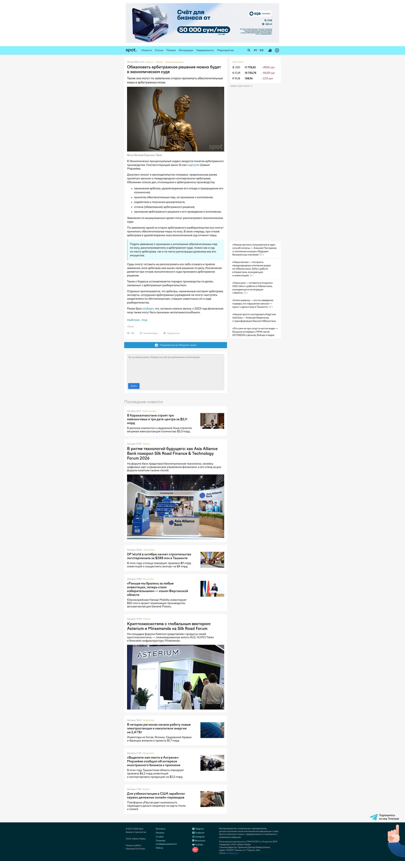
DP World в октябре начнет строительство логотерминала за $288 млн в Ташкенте (159, 556)
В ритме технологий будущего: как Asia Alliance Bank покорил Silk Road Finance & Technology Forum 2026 (172, 453)
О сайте (159, 837)
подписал (193, 165)
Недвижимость (205, 50)
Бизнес (146, 444)
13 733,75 (250, 72)
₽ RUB (236, 78)
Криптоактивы (149, 411)
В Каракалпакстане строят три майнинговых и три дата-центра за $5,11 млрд (157, 419)
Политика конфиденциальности (166, 842)
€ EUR (236, 72)
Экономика (149, 550)
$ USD (236, 67)
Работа (159, 848)
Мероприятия (225, 50)
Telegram (199, 829)
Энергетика (148, 720)
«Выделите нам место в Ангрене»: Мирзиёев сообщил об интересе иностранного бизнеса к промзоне (153, 761)
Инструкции (186, 50)
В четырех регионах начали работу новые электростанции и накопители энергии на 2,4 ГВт (159, 728)
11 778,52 (250, 67)
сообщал (147, 308)
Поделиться (172, 333)
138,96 (249, 78)
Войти (134, 386)
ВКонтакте (199, 840)
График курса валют (240, 86)
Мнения (171, 50)
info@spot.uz (232, 853)
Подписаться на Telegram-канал (177, 345)
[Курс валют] (270, 50)
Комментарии (150, 333)
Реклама (160, 833)
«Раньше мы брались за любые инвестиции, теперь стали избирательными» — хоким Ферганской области (157, 589)
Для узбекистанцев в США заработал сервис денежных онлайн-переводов (156, 795)
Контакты (160, 829)
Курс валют (238, 62)
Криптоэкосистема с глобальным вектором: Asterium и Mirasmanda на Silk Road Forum (169, 626)
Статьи (159, 50)
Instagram (200, 837)
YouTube (199, 844)
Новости (146, 50)
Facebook (199, 833)
